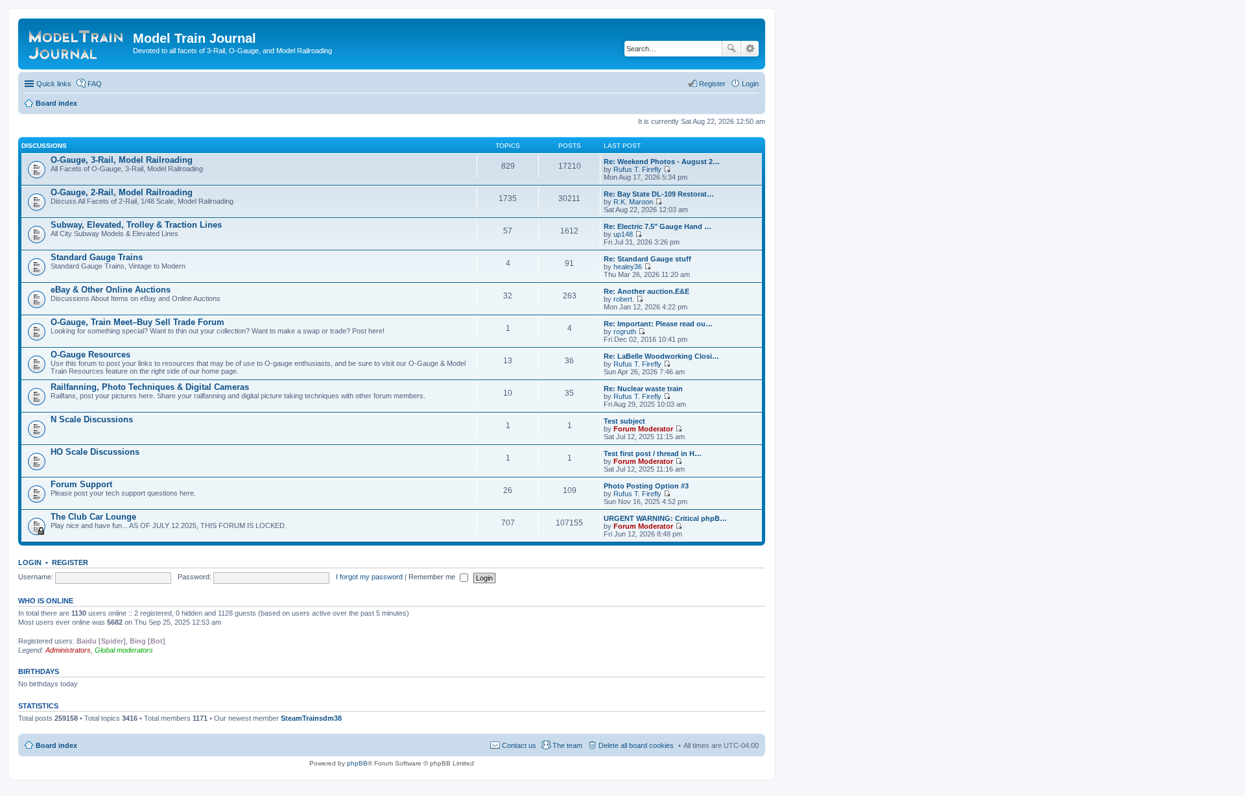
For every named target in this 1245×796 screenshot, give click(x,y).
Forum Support (81, 484)
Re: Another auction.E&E (646, 291)
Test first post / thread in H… (653, 453)
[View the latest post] (666, 169)
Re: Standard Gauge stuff (647, 259)
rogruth (624, 331)
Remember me (433, 577)
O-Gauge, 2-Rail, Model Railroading (122, 192)
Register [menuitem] (712, 84)
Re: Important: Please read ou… (658, 324)
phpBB (357, 763)
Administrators (68, 650)
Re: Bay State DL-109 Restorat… (659, 194)
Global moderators (124, 650)
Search (731, 48)
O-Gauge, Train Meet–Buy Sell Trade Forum (137, 322)
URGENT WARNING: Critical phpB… (665, 518)
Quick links (53, 84)
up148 (623, 234)
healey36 (627, 267)
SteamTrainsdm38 (311, 718)
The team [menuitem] (567, 745)
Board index (56, 745)
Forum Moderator (643, 429)
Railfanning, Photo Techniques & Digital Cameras (150, 387)
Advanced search (750, 48)
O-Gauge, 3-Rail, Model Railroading (122, 160)
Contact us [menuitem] (519, 745)
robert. (623, 299)
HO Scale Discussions (95, 452)
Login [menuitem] (750, 84)
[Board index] (77, 42)
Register (70, 562)
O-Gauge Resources (90, 354)
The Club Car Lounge (93, 517)
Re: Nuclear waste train (643, 388)
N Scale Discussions (92, 419)
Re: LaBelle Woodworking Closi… (661, 356)
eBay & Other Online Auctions (111, 290)
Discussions (44, 145)
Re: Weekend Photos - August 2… (662, 161)
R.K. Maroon (633, 202)
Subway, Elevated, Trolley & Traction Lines (136, 225)
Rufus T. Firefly (637, 169)
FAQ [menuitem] (95, 84)
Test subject (624, 421)
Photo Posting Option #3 (646, 486)
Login (30, 562)
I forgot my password (369, 577)
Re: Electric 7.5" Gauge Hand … (657, 226)
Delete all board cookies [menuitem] (636, 745)
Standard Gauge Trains (97, 257)
